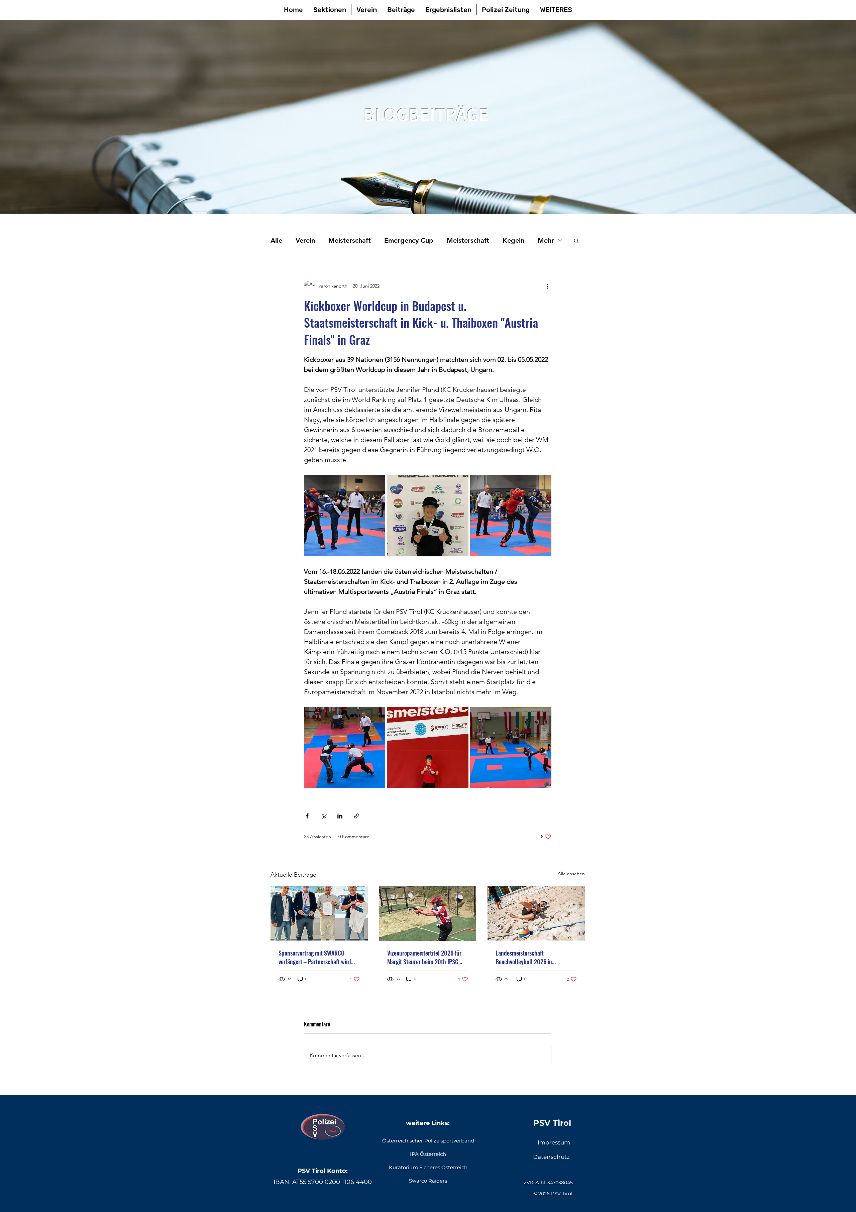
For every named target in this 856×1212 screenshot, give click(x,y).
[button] (576, 240)
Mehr (546, 240)
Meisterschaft (349, 240)
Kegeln (513, 240)
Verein (305, 240)
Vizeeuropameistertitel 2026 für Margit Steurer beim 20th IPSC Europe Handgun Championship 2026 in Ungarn (424, 957)
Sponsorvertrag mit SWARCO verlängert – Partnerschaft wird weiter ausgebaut (315, 957)
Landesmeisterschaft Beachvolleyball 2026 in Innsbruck (524, 957)
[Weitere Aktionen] (547, 286)
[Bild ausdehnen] (344, 515)
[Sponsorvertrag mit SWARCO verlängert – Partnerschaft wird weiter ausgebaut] (319, 913)
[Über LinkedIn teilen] (340, 816)
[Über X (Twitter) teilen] (323, 816)
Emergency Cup (408, 240)
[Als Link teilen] (356, 816)
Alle (276, 240)
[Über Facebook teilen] (307, 816)
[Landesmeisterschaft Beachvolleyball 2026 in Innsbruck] (536, 913)
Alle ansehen (571, 874)
